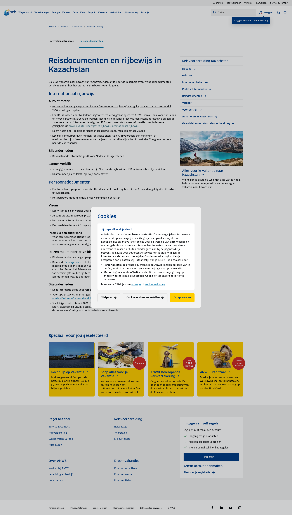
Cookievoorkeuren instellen (143, 297)
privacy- (136, 284)
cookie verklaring (155, 284)
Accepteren (180, 297)
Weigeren (107, 297)
